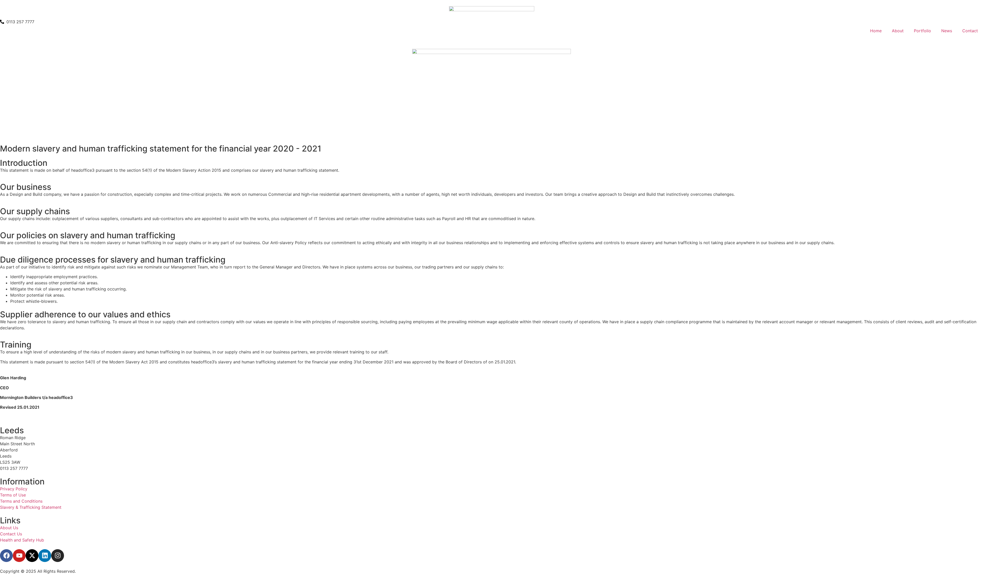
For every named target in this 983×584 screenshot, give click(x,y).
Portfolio (922, 30)
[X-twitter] (32, 555)
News (946, 30)
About (898, 30)
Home (876, 30)
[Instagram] (57, 555)
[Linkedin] (44, 555)
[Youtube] (19, 555)
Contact (970, 30)
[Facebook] (6, 555)
